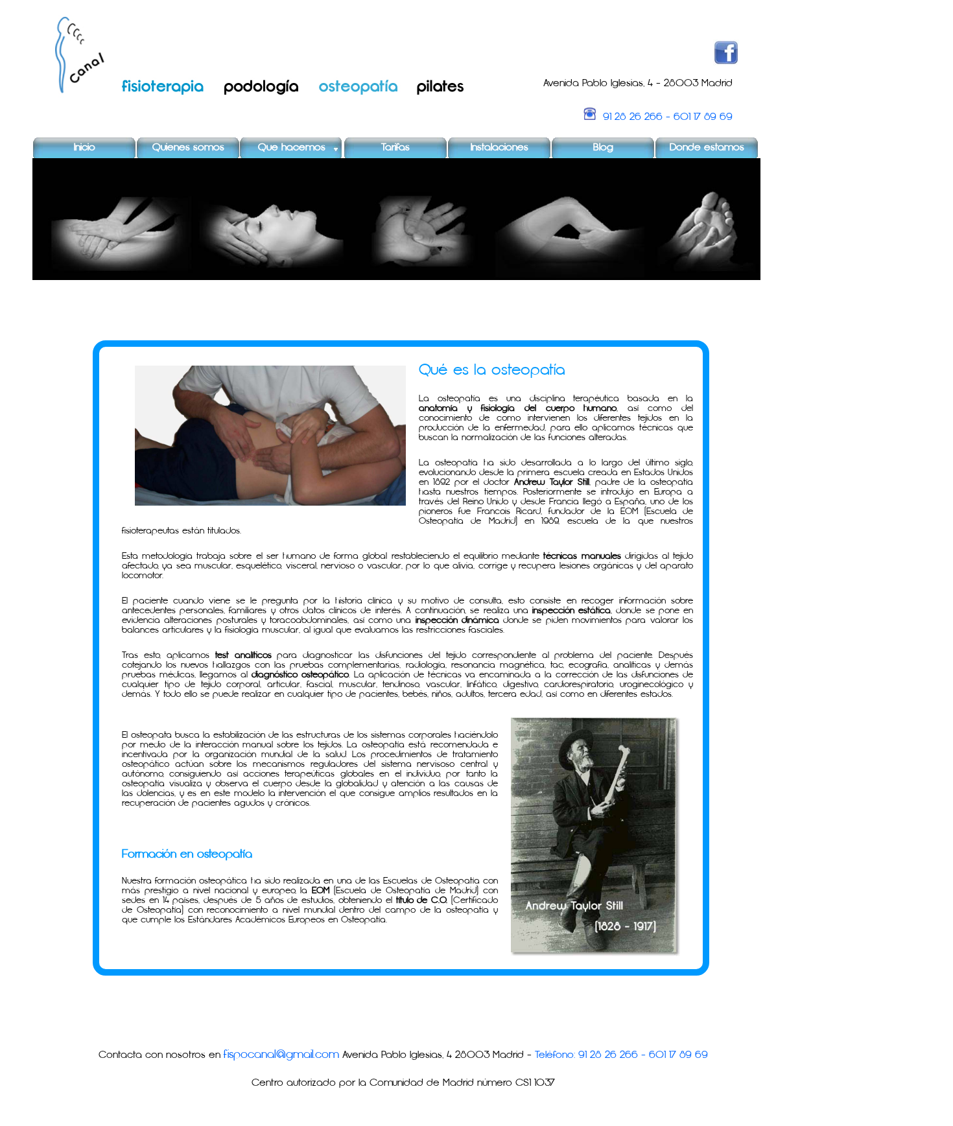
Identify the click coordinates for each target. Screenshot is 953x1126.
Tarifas (395, 148)
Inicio (84, 148)
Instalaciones (499, 148)
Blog (603, 148)
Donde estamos (707, 148)
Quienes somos (188, 148)
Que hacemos (291, 148)
